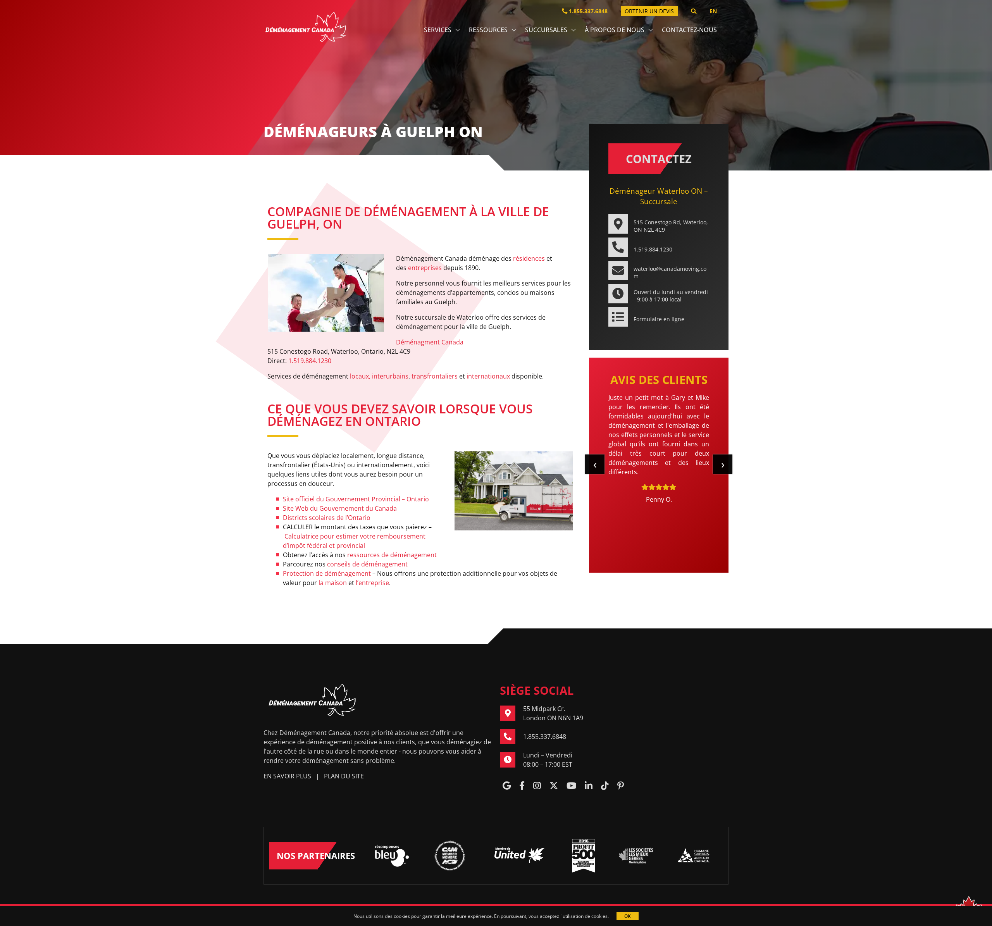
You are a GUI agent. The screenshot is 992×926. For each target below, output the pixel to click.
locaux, (360, 376)
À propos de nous (614, 30)
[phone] (511, 736)
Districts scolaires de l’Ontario (326, 517)
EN (713, 11)
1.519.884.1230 (309, 360)
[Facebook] (522, 786)
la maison (333, 582)
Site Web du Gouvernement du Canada (340, 508)
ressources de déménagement (392, 555)
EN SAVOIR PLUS (287, 776)
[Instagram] (537, 786)
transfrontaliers (435, 376)
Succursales (546, 30)
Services (437, 30)
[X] (554, 786)
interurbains (390, 376)
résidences (529, 258)
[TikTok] (604, 786)
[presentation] (594, 464)
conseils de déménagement (367, 564)
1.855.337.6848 (587, 11)
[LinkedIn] (588, 786)
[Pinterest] (621, 786)
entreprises (425, 267)
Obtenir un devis (649, 11)
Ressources (488, 30)
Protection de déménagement (327, 573)
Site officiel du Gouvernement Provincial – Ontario (356, 499)
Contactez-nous (689, 30)
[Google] (506, 786)
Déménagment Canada (429, 342)
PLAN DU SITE (344, 776)
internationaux (488, 376)
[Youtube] (571, 786)
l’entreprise (372, 582)
